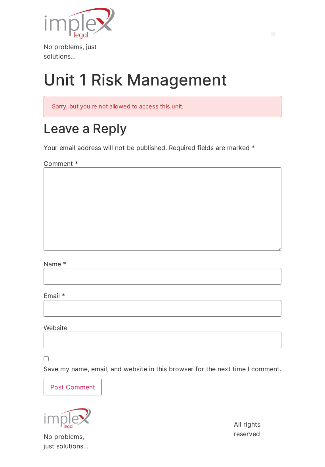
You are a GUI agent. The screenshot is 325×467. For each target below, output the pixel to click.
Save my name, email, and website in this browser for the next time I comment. (162, 369)
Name (55, 264)
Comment (61, 163)
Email (54, 295)
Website (55, 328)
